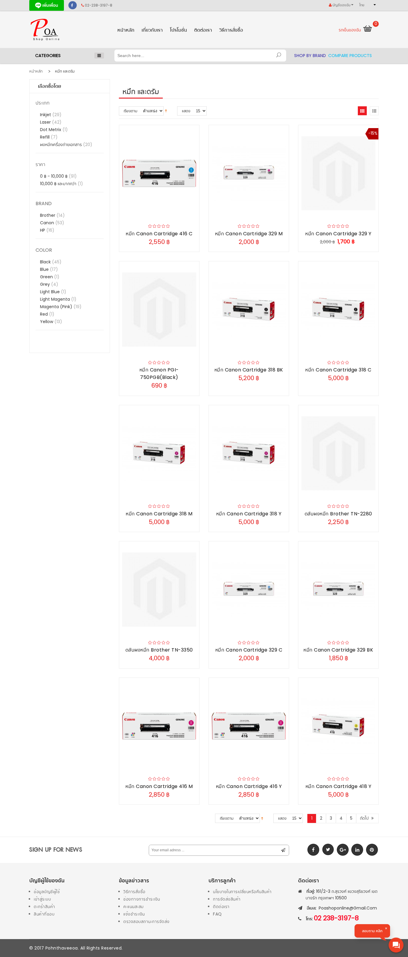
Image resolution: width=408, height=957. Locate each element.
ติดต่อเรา (221, 907)
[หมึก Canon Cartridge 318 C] (338, 309)
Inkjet (46, 115)
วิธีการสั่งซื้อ (134, 892)
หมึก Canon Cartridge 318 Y (249, 513)
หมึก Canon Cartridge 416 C (159, 233)
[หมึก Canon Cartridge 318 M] (159, 453)
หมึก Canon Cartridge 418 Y (339, 786)
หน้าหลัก (36, 71)
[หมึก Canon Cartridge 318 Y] (249, 453)
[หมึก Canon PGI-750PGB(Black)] (159, 309)
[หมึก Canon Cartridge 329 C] (249, 589)
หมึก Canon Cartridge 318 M (159, 513)
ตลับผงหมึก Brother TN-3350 (159, 649)
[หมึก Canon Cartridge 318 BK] (249, 309)
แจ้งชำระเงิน (134, 914)
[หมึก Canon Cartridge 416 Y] (249, 726)
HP (43, 230)
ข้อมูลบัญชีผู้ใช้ (47, 892)
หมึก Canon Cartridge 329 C (249, 649)
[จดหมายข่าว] (283, 850)
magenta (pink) (56, 307)
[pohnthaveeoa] (69, 29)
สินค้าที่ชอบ (44, 914)
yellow (47, 322)
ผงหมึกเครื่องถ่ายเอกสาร (61, 145)
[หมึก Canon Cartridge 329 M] (249, 173)
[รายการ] (374, 110)
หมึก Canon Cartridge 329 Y (338, 233)
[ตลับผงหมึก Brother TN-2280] (338, 453)
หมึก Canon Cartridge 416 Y (249, 786)
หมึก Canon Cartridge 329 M (249, 233)
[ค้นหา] (278, 56)
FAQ (217, 914)
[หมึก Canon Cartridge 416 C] (159, 173)
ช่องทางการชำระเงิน (141, 899)
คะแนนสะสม (133, 907)
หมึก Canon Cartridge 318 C (338, 369)
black (46, 262)
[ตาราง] (362, 110)
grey (45, 284)
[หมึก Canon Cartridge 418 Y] (338, 726)
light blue (50, 292)
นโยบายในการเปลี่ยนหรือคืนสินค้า (242, 892)
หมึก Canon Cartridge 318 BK (248, 369)
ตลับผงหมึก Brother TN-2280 (338, 513)
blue (45, 269)
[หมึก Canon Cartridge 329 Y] (338, 173)
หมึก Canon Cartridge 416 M (159, 786)
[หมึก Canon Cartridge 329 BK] (338, 589)
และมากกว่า (59, 184)
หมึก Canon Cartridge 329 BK (338, 649)
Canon (47, 223)
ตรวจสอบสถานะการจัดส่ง (146, 921)
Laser (46, 122)
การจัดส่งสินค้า (227, 899)
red (44, 314)
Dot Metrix (51, 130)
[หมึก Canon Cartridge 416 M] (159, 726)
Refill (45, 137)
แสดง (186, 111)
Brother (48, 215)
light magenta (55, 299)
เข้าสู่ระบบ (42, 899)
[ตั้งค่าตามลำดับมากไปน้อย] (166, 110)
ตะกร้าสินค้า (44, 907)
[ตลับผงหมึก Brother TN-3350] (159, 589)
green (47, 277)
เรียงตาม (130, 111)
